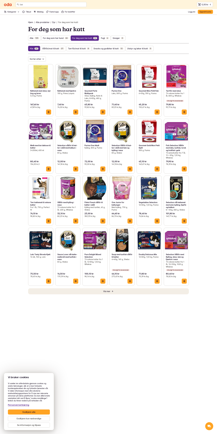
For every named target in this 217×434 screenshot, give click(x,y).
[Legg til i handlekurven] (48, 112)
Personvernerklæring (18, 405)
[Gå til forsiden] (8, 4)
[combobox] (52, 4)
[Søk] (18, 4)
